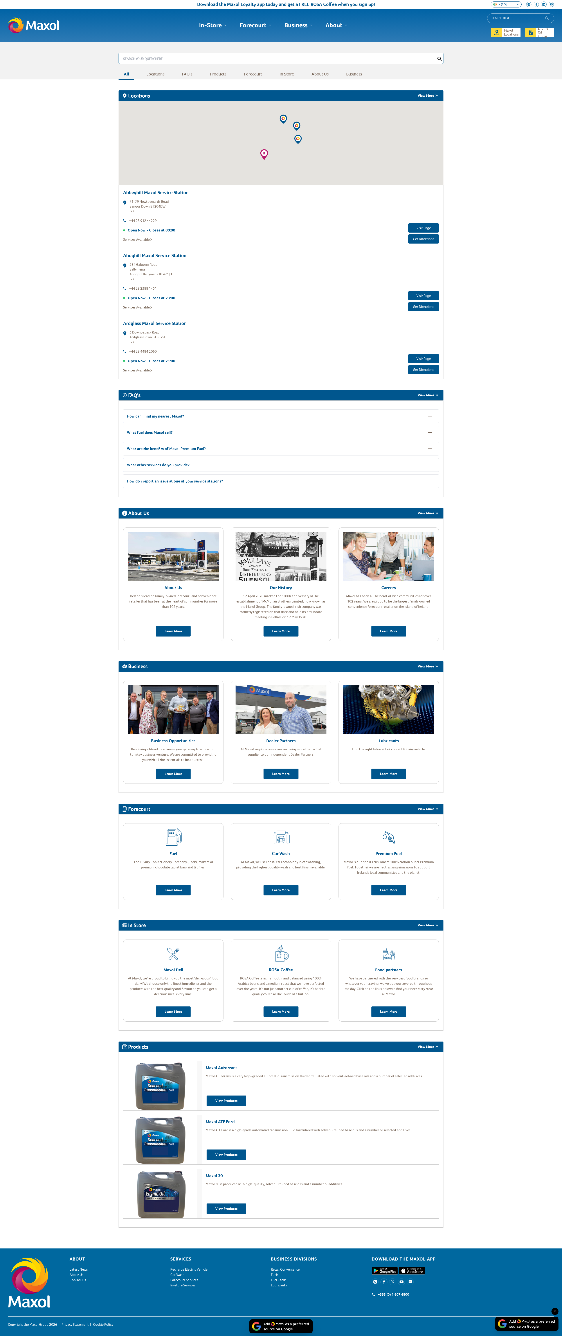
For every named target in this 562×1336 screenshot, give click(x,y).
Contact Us (78, 1280)
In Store (287, 74)
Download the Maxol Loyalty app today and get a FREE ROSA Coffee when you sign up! (252, 4)
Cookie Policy (103, 1325)
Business (354, 74)
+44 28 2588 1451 (143, 288)
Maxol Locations (511, 32)
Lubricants (279, 1285)
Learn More (173, 631)
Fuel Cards (278, 1280)
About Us (320, 74)
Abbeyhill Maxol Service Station (156, 192)
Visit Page (423, 228)
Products (218, 74)
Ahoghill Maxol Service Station (154, 255)
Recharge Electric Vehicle (188, 1269)
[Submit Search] (440, 58)
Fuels (275, 1275)
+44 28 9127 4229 (143, 220)
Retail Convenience (285, 1269)
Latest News (79, 1269)
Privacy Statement (75, 1325)
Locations (155, 74)
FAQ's (187, 74)
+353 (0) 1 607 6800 (393, 1295)
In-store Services (183, 1285)
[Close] (554, 1311)
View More (426, 96)
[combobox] (520, 18)
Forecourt (253, 74)
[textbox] (463, 1259)
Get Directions (423, 239)
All (126, 74)
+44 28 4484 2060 (143, 351)
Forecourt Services (184, 1280)
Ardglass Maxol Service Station (155, 323)
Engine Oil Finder (543, 32)
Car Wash (177, 1275)
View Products (226, 1101)
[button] (296, 126)
